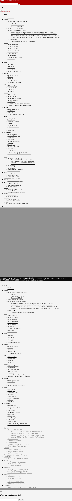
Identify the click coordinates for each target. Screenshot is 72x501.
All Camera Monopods (14, 98)
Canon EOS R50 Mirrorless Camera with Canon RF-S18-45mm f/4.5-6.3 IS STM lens (35, 35)
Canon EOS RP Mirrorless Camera (16, 242)
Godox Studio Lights (13, 175)
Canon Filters (11, 68)
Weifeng (6, 193)
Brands (6, 229)
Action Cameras (9, 227)
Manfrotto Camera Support (15, 181)
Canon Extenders (13, 52)
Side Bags (11, 89)
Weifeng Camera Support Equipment (19, 103)
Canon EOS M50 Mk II (12, 238)
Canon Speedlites (12, 166)
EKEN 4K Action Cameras (13, 247)
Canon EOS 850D (10, 236)
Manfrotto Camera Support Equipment (19, 105)
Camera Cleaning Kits (14, 136)
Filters (5, 62)
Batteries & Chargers (14, 141)
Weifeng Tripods (12, 195)
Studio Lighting (12, 125)
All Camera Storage (13, 109)
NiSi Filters (11, 66)
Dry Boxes (11, 137)
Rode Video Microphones (14, 183)
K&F (5, 256)
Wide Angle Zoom (10, 267)
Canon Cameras (9, 233)
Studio (5, 116)
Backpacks (11, 91)
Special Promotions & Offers (14, 258)
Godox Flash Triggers (13, 176)
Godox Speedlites (12, 174)
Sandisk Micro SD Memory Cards (16, 192)
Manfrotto (6, 179)
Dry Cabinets (11, 111)
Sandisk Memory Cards (14, 82)
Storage (6, 107)
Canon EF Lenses (13, 48)
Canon (5, 157)
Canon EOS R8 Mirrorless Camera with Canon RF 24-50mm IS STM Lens (32, 32)
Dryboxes (10, 112)
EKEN (6, 245)
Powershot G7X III (16, 27)
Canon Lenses (11, 165)
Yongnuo (6, 198)
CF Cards (10, 78)
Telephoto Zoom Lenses (15, 57)
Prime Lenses (12, 55)
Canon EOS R (9, 240)
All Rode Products (12, 186)
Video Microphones (13, 146)
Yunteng (6, 202)
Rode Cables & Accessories (14, 185)
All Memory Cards (13, 75)
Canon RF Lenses (13, 46)
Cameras (6, 19)
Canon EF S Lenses (13, 50)
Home (5, 14)
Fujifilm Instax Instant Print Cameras (17, 251)
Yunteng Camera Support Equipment (18, 203)
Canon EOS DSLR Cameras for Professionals (23, 164)
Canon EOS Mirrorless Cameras (17, 30)
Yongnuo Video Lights (13, 199)
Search (21, 500)
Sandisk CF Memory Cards (15, 190)
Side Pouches (12, 87)
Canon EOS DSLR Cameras (15, 28)
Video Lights (11, 120)
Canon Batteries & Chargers (15, 169)
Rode (5, 182)
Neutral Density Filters (14, 71)
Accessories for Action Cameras (12, 178)
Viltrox (6, 263)
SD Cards (10, 77)
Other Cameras (12, 39)
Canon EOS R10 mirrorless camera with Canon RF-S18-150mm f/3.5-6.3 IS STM (34, 34)
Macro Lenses (12, 53)
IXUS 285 (13, 23)
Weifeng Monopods (13, 196)
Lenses (6, 43)
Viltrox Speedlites (10, 265)
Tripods (6, 93)
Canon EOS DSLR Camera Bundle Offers (22, 159)
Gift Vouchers (9, 252)
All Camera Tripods (13, 95)
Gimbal (6, 254)
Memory (6, 73)
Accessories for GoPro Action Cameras (23, 41)
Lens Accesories (12, 61)
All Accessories (12, 134)
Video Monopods (13, 100)
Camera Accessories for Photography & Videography (23, 231)
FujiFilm (7, 249)
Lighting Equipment (13, 127)
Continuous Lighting (14, 121)
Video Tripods (12, 96)
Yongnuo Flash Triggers (14, 200)
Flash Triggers (12, 150)
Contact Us (11, 18)
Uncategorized (9, 260)
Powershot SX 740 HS (17, 25)
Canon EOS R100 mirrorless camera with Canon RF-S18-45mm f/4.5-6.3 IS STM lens (35, 37)
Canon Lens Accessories (14, 171)
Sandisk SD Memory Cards (15, 189)
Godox (5, 172)
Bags (5, 84)
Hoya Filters (11, 69)
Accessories (7, 132)
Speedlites (11, 123)
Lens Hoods (11, 59)
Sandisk (6, 188)
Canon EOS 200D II (11, 234)
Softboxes (11, 129)
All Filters (10, 64)
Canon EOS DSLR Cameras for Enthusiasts (22, 162)
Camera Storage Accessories (16, 114)
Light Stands (11, 118)
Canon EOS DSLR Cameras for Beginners (22, 161)
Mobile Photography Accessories (17, 152)
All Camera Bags (12, 86)
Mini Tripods (11, 102)
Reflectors (11, 130)
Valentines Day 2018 (11, 261)
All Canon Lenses (13, 44)
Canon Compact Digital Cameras (17, 21)
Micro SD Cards (12, 80)
